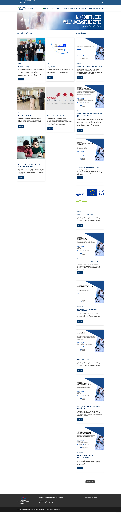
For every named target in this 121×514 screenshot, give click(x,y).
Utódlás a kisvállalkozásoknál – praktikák (89, 167)
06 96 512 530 (25, 1)
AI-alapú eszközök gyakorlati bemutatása (89, 66)
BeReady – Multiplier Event (85, 214)
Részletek (21, 79)
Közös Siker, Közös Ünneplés (26, 116)
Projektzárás (51, 67)
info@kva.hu (24, 3)
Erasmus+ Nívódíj (23, 67)
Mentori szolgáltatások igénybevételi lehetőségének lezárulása (29, 165)
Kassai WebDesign (50, 509)
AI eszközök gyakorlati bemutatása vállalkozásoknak (87, 310)
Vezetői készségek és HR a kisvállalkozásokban (85, 358)
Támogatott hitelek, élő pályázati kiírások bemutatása (89, 407)
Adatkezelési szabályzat (90, 497)
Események (80, 63)
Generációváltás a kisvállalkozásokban (88, 262)
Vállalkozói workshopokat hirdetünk (57, 116)
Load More (90, 481)
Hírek (19, 63)
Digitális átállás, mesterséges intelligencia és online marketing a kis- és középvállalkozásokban (89, 115)
